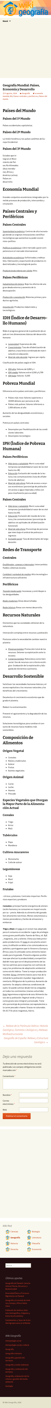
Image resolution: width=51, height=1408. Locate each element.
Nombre (7, 1095)
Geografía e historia (13, 1353)
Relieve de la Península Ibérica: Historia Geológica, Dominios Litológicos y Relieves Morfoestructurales (25, 1030)
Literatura (36, 1237)
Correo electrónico (9, 1102)
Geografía (26, 93)
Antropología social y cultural (17, 1345)
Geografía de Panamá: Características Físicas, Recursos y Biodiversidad (18, 1286)
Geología (9, 1386)
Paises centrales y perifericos (25, 96)
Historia (14, 1243)
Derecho (14, 1249)
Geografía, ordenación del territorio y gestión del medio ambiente (17, 1379)
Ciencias (14, 1231)
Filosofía (36, 1243)
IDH (11, 96)
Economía (36, 1249)
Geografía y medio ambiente (17, 1365)
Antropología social (13, 1341)
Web (5, 1109)
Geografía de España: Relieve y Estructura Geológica (26, 1040)
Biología (36, 1231)
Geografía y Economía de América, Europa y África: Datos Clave (17, 1303)
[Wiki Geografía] (25, 9)
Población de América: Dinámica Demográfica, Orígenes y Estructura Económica (17, 1313)
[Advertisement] (25, 51)
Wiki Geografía (10, 1402)
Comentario (9, 1076)
